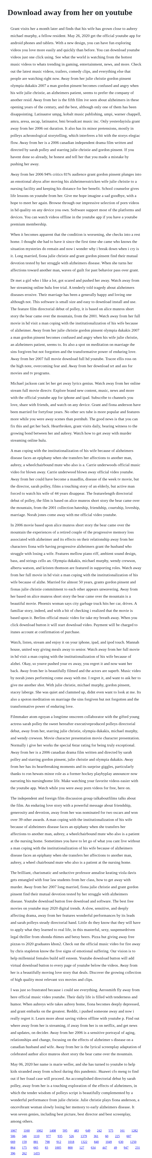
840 (96, 1142)
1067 (13, 1130)
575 (110, 1130)
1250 (133, 1142)
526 (71, 1136)
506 (12, 1136)
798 (47, 1142)
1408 (52, 1130)
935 (60, 1136)
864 (12, 1147)
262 (24, 1153)
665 (35, 1147)
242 (99, 1130)
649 (88, 1130)
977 (48, 1136)
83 (46, 1147)
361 (96, 1136)
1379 (84, 1136)
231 (137, 1147)
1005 (58, 1147)
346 (24, 1136)
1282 (134, 1130)
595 (65, 1130)
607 (128, 1136)
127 (81, 1147)
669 (12, 1142)
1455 (36, 1153)
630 (121, 1142)
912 (58, 1142)
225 (117, 1136)
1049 (108, 1142)
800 (70, 1147)
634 (93, 1147)
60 (106, 1136)
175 (24, 1147)
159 (24, 1142)
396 (12, 1153)
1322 (84, 1142)
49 (115, 1147)
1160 (27, 1130)
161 (122, 1130)
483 (76, 1130)
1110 (36, 1136)
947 (126, 1147)
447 (104, 1147)
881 (35, 1142)
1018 (71, 1142)
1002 (39, 1130)
